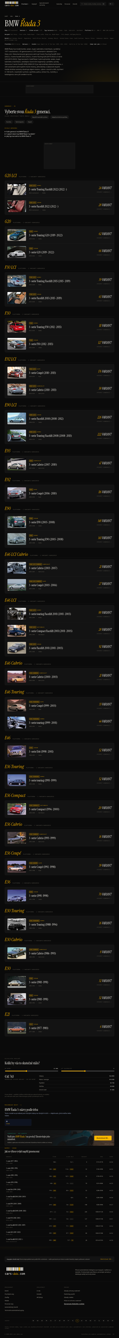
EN (33, 1320)
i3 (29, 44)
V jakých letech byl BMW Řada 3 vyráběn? (20, 134)
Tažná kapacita (20, 122)
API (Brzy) (40, 1297)
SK (81, 1320)
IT (55, 1320)
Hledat (7, 1300)
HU (86, 1320)
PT (68, 1320)
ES (51, 1320)
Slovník (75, 4)
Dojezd (30, 122)
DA (108, 1320)
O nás (38, 1291)
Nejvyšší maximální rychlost (40, 117)
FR (46, 1320)
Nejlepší (34, 4)
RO (37, 1320)
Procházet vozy (9, 1294)
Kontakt (39, 1294)
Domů (6, 16)
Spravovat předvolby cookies (74, 1304)
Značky (7, 1297)
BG (103, 1320)
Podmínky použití (69, 1294)
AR (112, 1320)
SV (95, 1320)
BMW (11, 16)
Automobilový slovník (11, 1307)
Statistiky (59, 4)
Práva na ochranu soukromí (72, 1300)
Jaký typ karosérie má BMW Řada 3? (18, 136)
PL (73, 1320)
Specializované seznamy (44, 4)
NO (90, 1320)
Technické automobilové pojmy (14, 1310)
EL (99, 1320)
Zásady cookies (68, 1297)
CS (77, 1320)
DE (42, 1320)
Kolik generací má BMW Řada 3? (17, 132)
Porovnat (67, 4)
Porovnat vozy (9, 1304)
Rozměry (8, 122)
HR (64, 1320)
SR (59, 1320)
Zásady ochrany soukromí (72, 1291)
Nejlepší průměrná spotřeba (59, 117)
